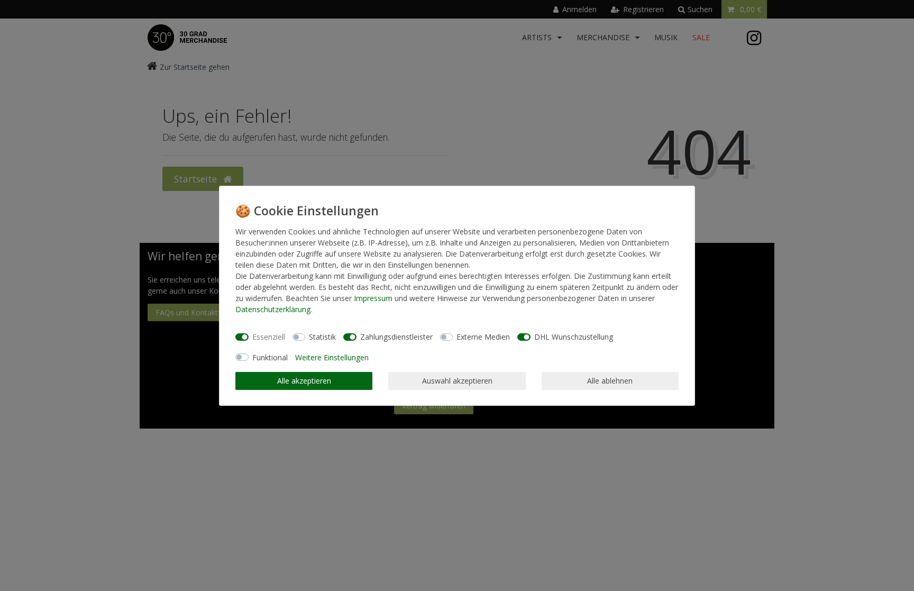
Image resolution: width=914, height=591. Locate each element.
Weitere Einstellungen (332, 357)
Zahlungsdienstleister (396, 337)
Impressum (373, 298)
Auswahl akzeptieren (457, 381)
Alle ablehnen (610, 381)
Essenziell (268, 337)
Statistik (322, 337)
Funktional (270, 357)
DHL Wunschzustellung (573, 337)
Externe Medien (483, 337)
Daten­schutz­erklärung (272, 309)
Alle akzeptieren (304, 381)
